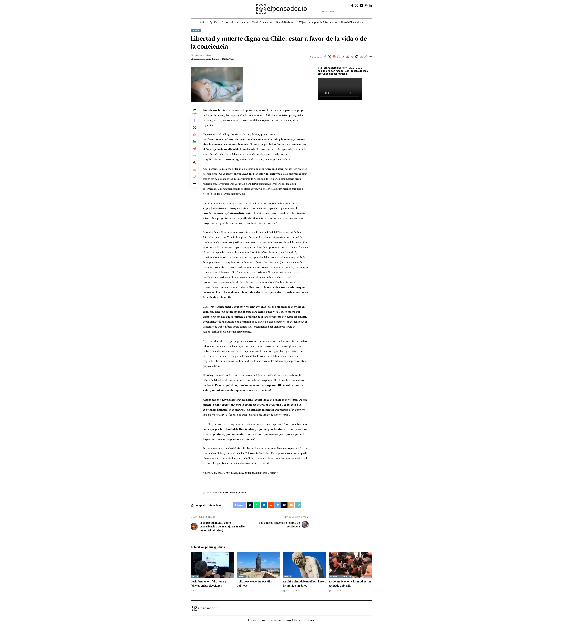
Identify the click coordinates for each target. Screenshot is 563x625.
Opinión (196, 30)
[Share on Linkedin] (343, 57)
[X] (356, 5)
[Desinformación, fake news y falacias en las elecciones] (212, 565)
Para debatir (345, 576)
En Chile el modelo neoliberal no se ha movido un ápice (304, 583)
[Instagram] (366, 5)
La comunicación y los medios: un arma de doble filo (350, 583)
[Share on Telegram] (352, 57)
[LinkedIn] (370, 5)
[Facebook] (352, 5)
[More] (370, 57)
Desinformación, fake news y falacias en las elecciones (208, 583)
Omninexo (311, 620)
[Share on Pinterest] (334, 57)
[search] (192, 8)
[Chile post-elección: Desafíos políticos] (258, 565)
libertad (234, 492)
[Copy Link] (366, 57)
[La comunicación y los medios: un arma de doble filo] (350, 565)
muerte (242, 492)
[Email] (361, 57)
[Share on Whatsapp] (338, 57)
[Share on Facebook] (325, 57)
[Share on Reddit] (348, 57)
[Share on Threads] (357, 57)
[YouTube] (361, 5)
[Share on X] (329, 57)
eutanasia (224, 492)
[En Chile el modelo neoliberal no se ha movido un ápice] (304, 565)
